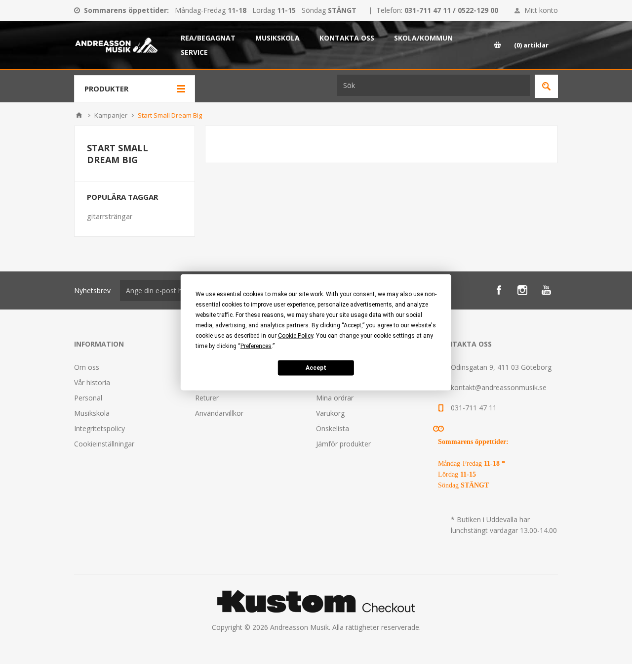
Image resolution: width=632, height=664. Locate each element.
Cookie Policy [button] (295, 335)
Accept (316, 367)
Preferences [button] (256, 345)
